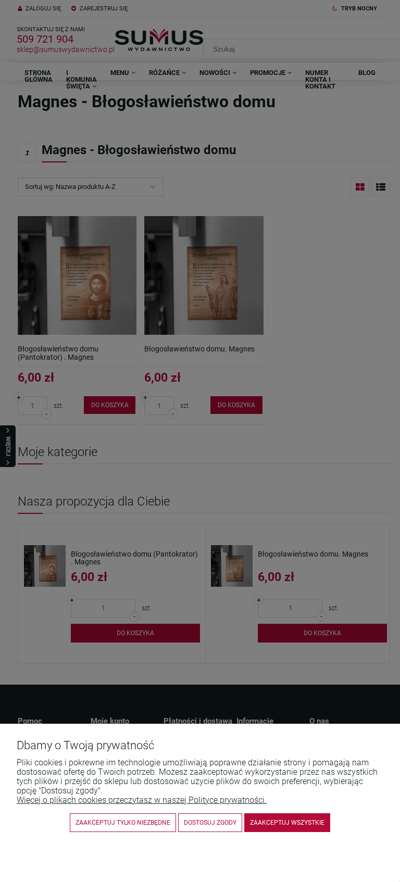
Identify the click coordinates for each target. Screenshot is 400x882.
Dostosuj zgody (210, 822)
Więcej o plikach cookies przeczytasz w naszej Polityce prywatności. (142, 800)
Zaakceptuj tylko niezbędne (123, 822)
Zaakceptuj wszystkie (287, 822)
